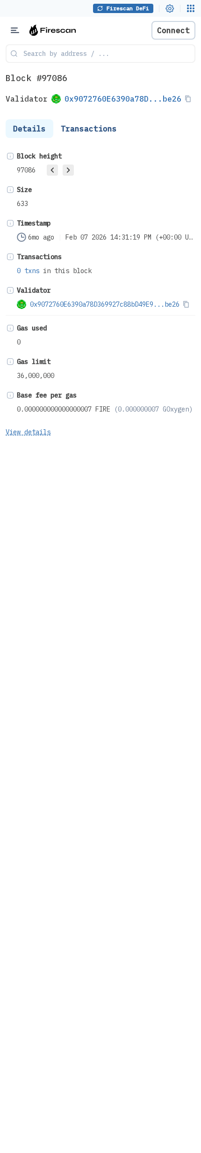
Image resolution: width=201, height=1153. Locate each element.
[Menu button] (15, 30)
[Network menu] (190, 8)
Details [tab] (29, 128)
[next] (68, 170)
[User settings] (169, 8)
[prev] (52, 170)
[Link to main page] (56, 30)
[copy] (189, 98)
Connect (173, 30)
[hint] (10, 156)
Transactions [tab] (89, 128)
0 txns (28, 271)
